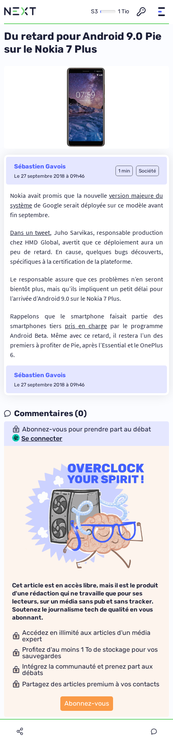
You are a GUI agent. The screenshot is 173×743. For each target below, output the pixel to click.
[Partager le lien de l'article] (19, 731)
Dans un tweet (30, 232)
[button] (161, 11)
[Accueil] (20, 11)
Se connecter (41, 438)
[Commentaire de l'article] (154, 732)
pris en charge (86, 326)
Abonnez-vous (86, 703)
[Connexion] (141, 12)
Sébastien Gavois (40, 166)
